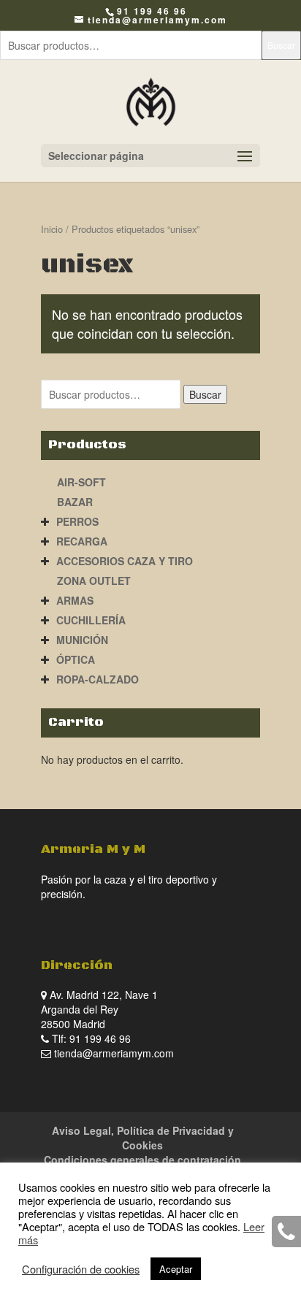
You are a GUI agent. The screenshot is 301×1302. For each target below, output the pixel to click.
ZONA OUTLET (94, 580)
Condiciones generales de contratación (142, 1159)
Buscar (281, 45)
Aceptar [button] (175, 1269)
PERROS (77, 521)
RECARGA (81, 541)
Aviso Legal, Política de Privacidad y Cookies (143, 1137)
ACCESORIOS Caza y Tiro (124, 561)
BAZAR (75, 501)
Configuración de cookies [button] (81, 1269)
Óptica (75, 659)
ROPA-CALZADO (97, 679)
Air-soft (81, 482)
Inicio (52, 229)
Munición (82, 639)
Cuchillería (91, 620)
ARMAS (75, 600)
